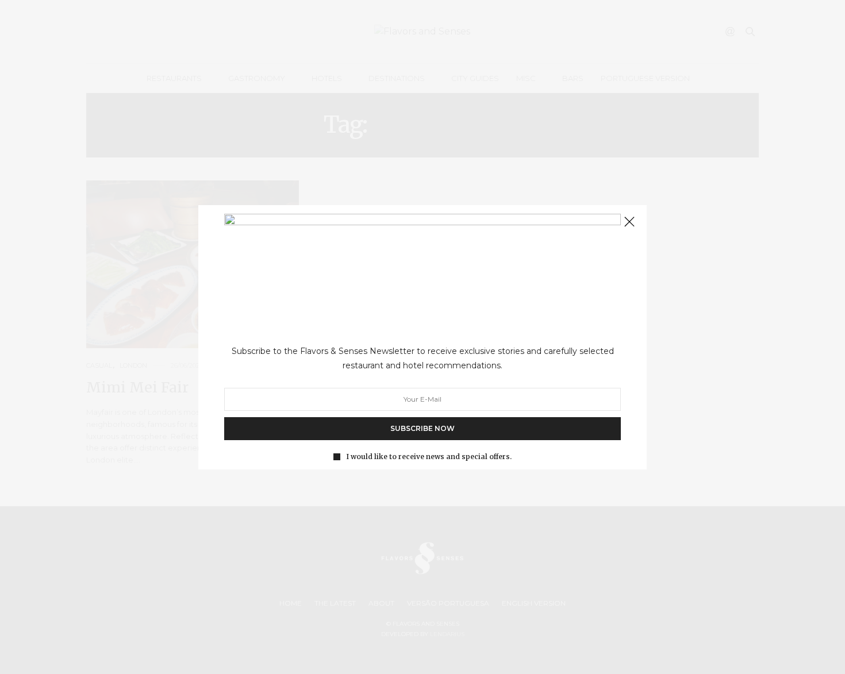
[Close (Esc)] (629, 222)
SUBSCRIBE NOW (422, 427)
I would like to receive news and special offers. (429, 456)
